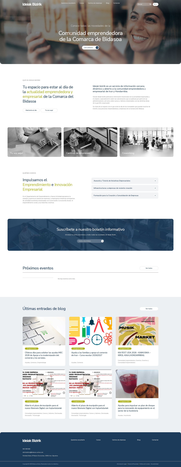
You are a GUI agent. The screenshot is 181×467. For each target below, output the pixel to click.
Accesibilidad (154, 464)
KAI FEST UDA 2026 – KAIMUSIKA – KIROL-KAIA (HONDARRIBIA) (134, 354)
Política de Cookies (145, 464)
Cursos (98, 440)
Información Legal (122, 464)
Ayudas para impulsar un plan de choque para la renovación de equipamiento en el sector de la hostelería (136, 408)
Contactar (155, 440)
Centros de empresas (119, 440)
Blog (138, 440)
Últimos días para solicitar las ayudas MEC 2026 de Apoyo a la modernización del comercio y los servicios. (44, 355)
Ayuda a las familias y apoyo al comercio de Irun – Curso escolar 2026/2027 (89, 354)
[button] (155, 4)
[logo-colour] (32, 4)
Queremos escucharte (78, 440)
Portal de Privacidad (133, 464)
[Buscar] (150, 4)
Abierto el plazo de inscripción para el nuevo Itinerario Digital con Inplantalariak (43, 407)
